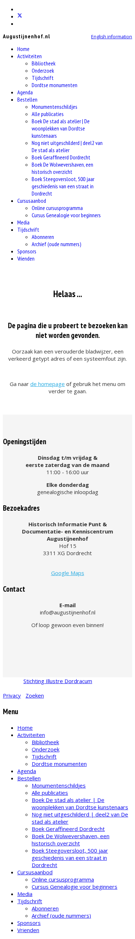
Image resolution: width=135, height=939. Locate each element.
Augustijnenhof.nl (26, 36)
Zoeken (35, 695)
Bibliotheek (43, 63)
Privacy (12, 695)
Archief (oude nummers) (56, 244)
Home (23, 48)
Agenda (25, 92)
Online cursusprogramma (57, 207)
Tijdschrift (43, 77)
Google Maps (67, 572)
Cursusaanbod (31, 200)
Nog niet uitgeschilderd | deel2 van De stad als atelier (67, 146)
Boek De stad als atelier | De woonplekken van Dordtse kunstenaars (61, 128)
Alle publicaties (48, 113)
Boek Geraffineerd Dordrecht (61, 157)
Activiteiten (29, 56)
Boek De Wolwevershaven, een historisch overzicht (62, 168)
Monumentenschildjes (54, 106)
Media (23, 222)
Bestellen (27, 99)
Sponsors (26, 251)
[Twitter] (19, 16)
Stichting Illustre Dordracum (57, 681)
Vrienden (26, 258)
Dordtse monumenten (54, 85)
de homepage (47, 383)
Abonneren (43, 236)
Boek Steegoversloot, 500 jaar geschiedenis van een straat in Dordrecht (63, 186)
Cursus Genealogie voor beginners (66, 215)
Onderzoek (43, 70)
